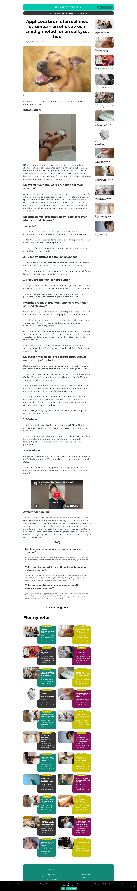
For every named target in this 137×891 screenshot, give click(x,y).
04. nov (46, 754)
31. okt (82, 754)
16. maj (81, 818)
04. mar (81, 669)
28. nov (81, 732)
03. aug (46, 796)
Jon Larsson (41, 42)
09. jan (81, 711)
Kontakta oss (82, 13)
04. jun (81, 796)
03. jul (47, 626)
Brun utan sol (86, 42)
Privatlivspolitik (71, 888)
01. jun (81, 626)
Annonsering (55, 13)
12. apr (81, 647)
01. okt (47, 775)
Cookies (72, 13)
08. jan (47, 732)
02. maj (46, 839)
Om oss (64, 13)
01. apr (47, 669)
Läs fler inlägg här (57, 607)
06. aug (81, 775)
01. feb (81, 690)
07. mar (81, 839)
